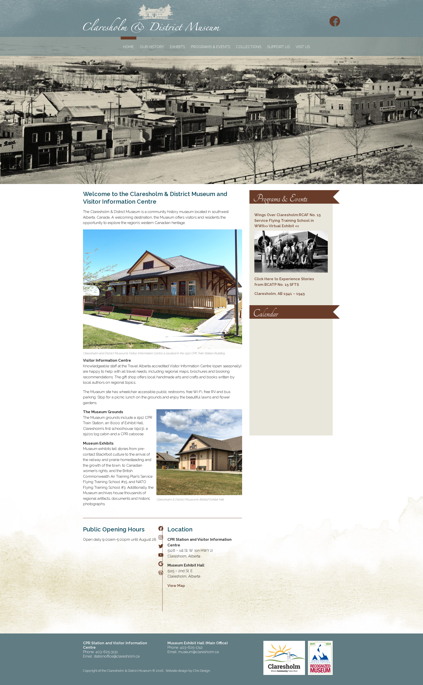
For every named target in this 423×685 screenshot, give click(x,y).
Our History (152, 47)
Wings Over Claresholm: (276, 215)
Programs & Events (210, 47)
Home (128, 47)
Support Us (278, 47)
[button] (8, 110)
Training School (295, 220)
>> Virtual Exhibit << (281, 226)
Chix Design (201, 670)
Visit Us (303, 47)
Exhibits (177, 47)
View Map (176, 585)
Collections (248, 47)
